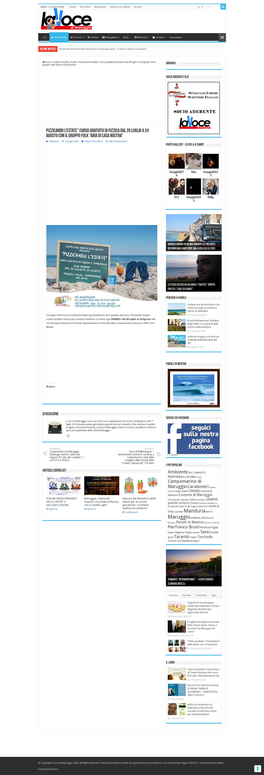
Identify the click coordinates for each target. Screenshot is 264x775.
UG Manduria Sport (188, 540)
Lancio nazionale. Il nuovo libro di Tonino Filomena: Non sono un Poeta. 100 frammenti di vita (203, 672)
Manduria (195, 511)
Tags (213, 595)
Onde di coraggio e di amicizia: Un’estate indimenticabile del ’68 (203, 339)
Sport (170, 537)
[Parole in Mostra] (194, 388)
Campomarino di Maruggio (184, 484)
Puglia (214, 527)
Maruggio (179, 517)
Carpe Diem (181, 491)
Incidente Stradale (206, 503)
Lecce (201, 506)
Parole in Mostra (189, 522)
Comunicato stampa (178, 499)
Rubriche (142, 37)
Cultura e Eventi (61, 62)
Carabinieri (198, 486)
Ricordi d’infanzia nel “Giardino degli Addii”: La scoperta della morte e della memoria (203, 323)
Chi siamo (85, 7)
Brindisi (191, 477)
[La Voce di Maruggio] (66, 18)
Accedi (138, 7)
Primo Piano (60, 37)
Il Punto (94, 37)
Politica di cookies (120, 7)
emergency (202, 500)
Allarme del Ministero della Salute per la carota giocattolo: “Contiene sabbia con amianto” (103, 49)
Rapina (171, 532)
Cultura (192, 499)
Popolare (173, 595)
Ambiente (178, 472)
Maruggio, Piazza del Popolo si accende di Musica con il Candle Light (101, 502)
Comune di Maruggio (195, 495)
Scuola (213, 532)
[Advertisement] (157, 21)
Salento (196, 532)
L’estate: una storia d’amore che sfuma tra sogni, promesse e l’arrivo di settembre (203, 307)
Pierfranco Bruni (184, 526)
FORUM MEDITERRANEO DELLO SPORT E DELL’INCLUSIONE (61, 502)
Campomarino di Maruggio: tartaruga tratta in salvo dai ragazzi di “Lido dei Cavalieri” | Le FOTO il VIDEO (67, 455)
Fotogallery (111, 37)
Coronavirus (175, 37)
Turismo (172, 540)
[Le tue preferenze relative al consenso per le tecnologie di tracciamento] (257, 768)
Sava (204, 531)
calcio (199, 477)
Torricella (205, 537)
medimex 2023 (198, 517)
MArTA (209, 512)
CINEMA (194, 491)
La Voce (78, 37)
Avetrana (175, 477)
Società (159, 37)
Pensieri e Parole (211, 523)
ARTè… (127, 37)
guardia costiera (178, 503)
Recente (187, 595)
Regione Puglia (183, 532)
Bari (184, 477)
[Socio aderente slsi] (194, 108)
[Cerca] (223, 7)
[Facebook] (202, 7)
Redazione (100, 7)
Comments (201, 595)
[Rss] (199, 7)
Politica (205, 527)
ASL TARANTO (197, 472)
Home (73, 7)
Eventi (74, 62)
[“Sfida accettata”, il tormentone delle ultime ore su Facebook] (177, 646)
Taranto (181, 536)
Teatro (193, 537)
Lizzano (178, 511)
